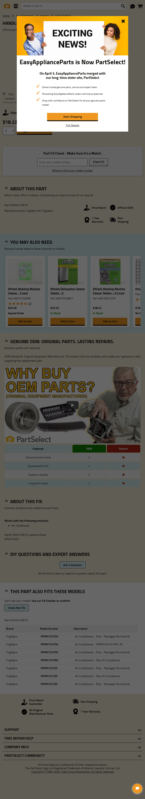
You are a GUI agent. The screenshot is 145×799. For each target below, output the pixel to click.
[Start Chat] (137, 788)
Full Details (72, 125)
